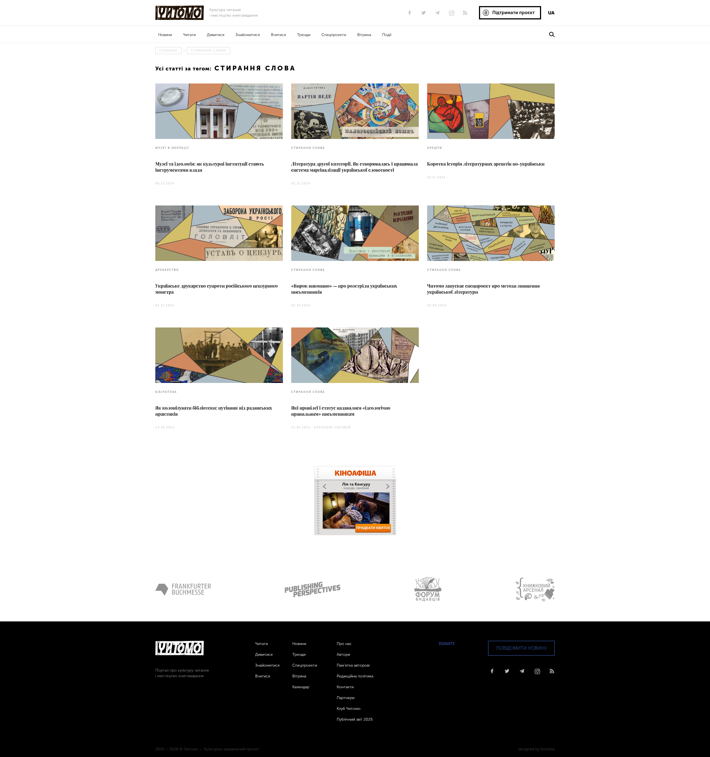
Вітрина (364, 34)
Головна (168, 50)
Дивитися (215, 34)
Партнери (345, 697)
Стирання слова (208, 50)
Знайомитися (247, 34)
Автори (343, 654)
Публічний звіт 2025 (355, 719)
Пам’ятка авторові (353, 665)
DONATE (447, 643)
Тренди (303, 34)
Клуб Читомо (349, 708)
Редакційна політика (355, 676)
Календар (300, 687)
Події (386, 34)
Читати (189, 34)
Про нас (344, 643)
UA (551, 13)
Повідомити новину (521, 648)
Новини (165, 34)
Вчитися (278, 34)
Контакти (345, 687)
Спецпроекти (333, 34)
